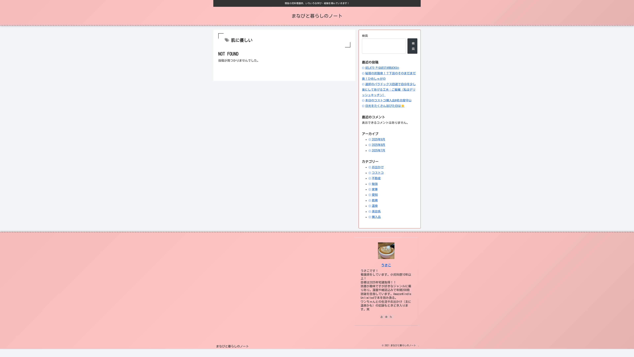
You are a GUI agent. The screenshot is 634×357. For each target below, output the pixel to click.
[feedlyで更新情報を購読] (386, 317)
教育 (375, 200)
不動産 (376, 178)
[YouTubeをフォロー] (382, 317)
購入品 (376, 216)
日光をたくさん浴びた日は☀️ (385, 105)
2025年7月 (378, 150)
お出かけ (378, 167)
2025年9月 (378, 139)
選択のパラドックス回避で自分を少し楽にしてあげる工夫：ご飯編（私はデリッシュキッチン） (389, 90)
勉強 (375, 183)
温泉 (375, 205)
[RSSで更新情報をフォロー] (391, 317)
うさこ (386, 265)
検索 (365, 35)
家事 (375, 189)
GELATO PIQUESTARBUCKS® (382, 67)
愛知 (375, 194)
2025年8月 (378, 144)
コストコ (378, 172)
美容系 (376, 211)
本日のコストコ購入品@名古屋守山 (388, 100)
